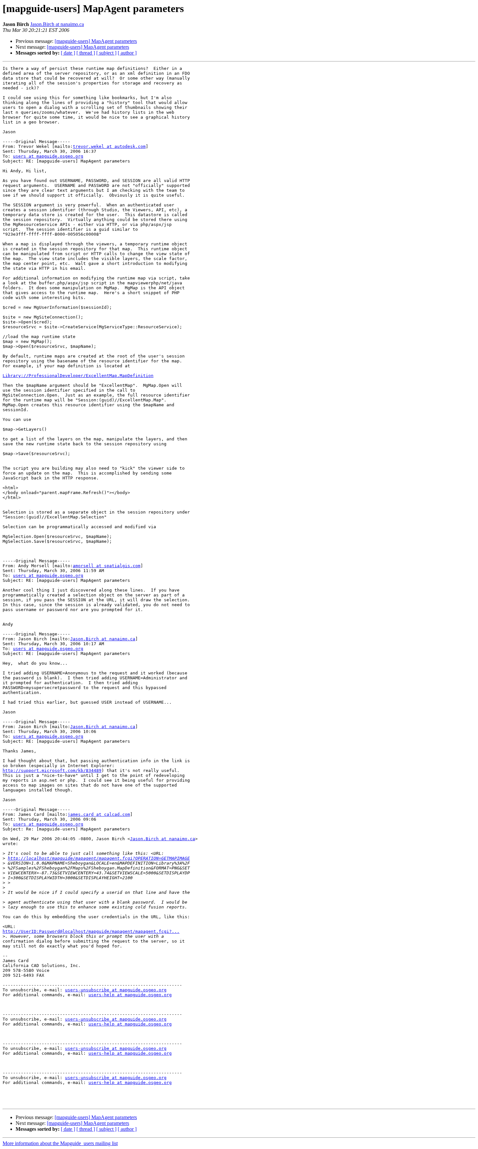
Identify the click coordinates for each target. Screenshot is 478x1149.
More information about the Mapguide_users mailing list (60, 1143)
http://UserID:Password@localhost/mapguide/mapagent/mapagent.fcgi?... (91, 931)
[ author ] (127, 53)
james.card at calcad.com (99, 814)
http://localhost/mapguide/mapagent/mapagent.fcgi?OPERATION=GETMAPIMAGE (99, 858)
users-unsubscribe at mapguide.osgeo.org (115, 989)
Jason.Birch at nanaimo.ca (57, 24)
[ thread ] (85, 53)
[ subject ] (106, 53)
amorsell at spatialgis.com (106, 565)
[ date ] (68, 53)
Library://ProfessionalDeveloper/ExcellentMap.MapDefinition (78, 375)
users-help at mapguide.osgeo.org (130, 994)
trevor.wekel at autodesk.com (109, 146)
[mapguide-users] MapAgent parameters (96, 41)
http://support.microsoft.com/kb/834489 (52, 770)
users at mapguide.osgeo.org (48, 156)
